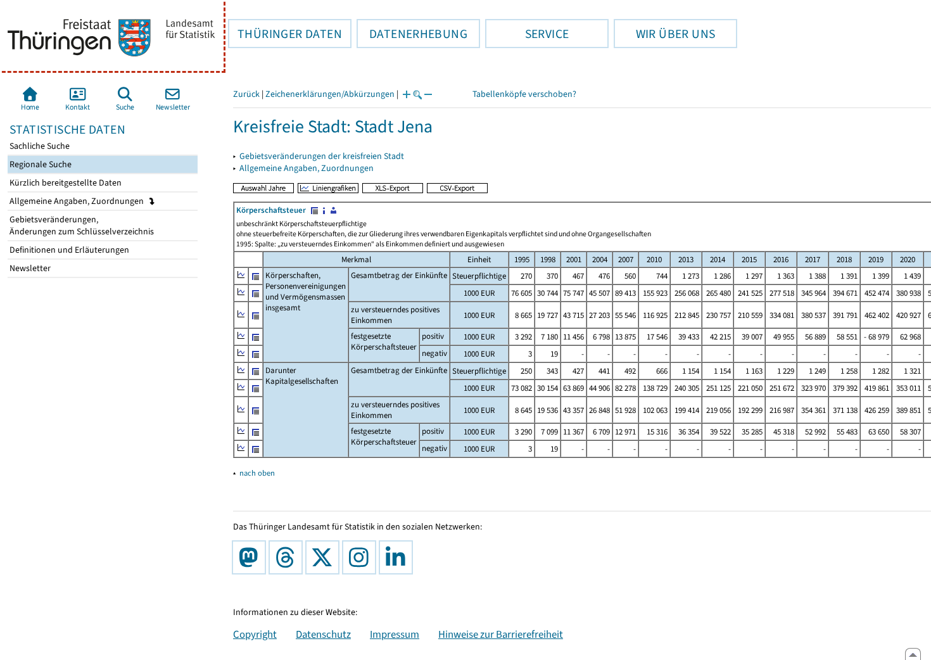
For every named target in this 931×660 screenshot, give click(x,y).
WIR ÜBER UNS (664, 33)
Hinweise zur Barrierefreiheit (500, 634)
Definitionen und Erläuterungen (68, 250)
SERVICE (527, 33)
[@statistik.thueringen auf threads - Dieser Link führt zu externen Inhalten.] (288, 557)
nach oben (257, 472)
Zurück (246, 94)
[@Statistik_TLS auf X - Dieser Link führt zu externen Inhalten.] (325, 557)
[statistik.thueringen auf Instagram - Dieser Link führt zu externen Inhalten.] (361, 557)
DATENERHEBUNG (412, 33)
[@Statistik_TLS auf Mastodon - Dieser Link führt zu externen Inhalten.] (251, 557)
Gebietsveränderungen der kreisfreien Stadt (321, 156)
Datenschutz (323, 634)
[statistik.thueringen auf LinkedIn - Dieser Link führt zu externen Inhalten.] (398, 557)
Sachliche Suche (39, 146)
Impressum (394, 634)
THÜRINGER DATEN (285, 33)
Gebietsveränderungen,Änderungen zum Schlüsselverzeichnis (81, 225)
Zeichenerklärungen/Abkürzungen (330, 94)
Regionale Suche (40, 164)
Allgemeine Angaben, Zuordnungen (78, 201)
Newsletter (29, 268)
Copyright (255, 634)
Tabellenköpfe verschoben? (524, 94)
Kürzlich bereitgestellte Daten (65, 183)
